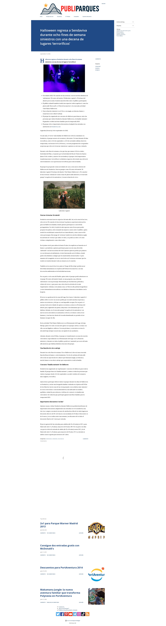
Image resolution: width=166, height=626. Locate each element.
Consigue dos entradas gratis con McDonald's (59, 547)
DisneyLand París (121, 34)
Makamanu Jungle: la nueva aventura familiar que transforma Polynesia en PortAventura (60, 592)
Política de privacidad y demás (68, 610)
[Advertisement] (70, 498)
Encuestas (59, 16)
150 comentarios (51, 533)
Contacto (61, 607)
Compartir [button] (98, 59)
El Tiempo (68, 16)
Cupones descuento (87, 16)
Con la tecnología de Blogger (73, 620)
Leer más (81, 533)
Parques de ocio (49, 16)
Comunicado (97, 66)
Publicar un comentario (53, 602)
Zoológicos (97, 70)
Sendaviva (97, 68)
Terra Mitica (120, 35)
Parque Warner (120, 33)
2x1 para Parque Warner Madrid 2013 (59, 525)
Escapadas (76, 16)
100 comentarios (51, 555)
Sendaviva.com (55, 126)
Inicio (41, 16)
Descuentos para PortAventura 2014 (61, 567)
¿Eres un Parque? (64, 608)
